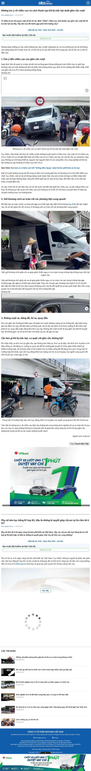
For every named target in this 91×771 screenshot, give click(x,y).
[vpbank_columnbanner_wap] (45, 476)
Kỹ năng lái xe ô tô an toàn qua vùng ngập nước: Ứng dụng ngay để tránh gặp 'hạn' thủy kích (51, 707)
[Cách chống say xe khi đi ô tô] (8, 722)
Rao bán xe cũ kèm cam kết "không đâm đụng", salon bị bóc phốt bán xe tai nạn (45, 168)
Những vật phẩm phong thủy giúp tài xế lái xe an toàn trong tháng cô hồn (44, 657)
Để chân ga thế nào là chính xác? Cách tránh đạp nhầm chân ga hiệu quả (44, 670)
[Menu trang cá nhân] (88, 3)
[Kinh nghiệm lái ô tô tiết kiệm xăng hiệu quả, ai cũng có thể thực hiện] (8, 697)
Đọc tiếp (45, 591)
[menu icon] (3, 3)
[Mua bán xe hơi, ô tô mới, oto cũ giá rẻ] (45, 3)
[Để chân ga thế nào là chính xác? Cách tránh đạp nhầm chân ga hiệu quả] (8, 672)
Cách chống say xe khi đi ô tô (27, 720)
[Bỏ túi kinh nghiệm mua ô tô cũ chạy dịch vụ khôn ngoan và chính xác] (8, 684)
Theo (79, 444)
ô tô (73, 204)
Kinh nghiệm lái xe (7, 15)
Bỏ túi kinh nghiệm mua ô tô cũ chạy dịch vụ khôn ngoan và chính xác (42, 682)
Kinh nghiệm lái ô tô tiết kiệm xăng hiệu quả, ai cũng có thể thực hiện (42, 695)
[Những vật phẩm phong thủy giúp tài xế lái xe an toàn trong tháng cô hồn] (8, 660)
